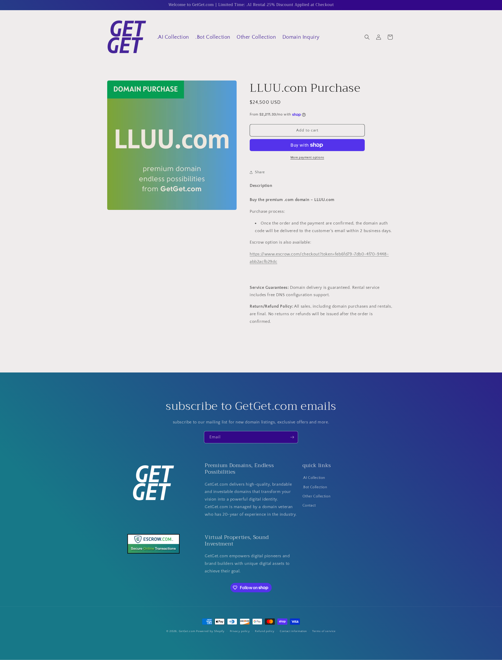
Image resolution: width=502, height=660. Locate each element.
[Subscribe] (292, 437)
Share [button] (260, 172)
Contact (309, 505)
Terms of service (324, 631)
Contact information (293, 631)
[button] (367, 37)
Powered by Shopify (210, 631)
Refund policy (265, 631)
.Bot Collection (315, 487)
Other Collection (317, 496)
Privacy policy (240, 631)
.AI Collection (314, 478)
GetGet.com (187, 631)
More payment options (307, 157)
